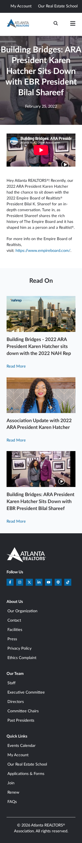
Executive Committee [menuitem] (26, 692)
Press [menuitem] (12, 639)
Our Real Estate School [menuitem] (27, 764)
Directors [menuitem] (15, 702)
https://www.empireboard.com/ (43, 251)
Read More (16, 366)
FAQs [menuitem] (12, 802)
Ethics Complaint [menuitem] (21, 658)
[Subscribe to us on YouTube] (48, 582)
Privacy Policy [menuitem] (19, 649)
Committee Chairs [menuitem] (23, 711)
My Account (20, 6)
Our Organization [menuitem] (22, 611)
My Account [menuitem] (17, 755)
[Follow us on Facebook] (10, 582)
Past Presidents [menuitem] (20, 721)
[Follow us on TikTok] (67, 582)
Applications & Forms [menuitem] (25, 774)
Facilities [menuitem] (14, 630)
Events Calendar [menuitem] (21, 746)
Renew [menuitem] (13, 792)
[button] (72, 24)
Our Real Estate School (58, 6)
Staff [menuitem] (11, 683)
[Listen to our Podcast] (58, 582)
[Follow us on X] (29, 582)
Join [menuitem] (10, 783)
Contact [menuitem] (14, 620)
